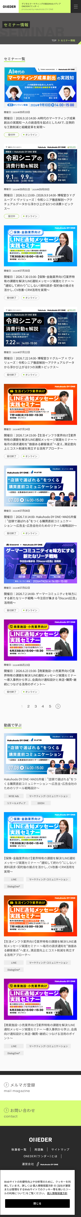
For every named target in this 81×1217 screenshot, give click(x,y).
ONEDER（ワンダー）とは (41, 1156)
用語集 (38, 1149)
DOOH (41, 803)
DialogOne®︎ (13, 886)
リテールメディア (16, 803)
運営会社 (28, 1164)
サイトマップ (60, 1149)
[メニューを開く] (76, 6)
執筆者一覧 (19, 1149)
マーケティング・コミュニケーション (48, 796)
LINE (14, 879)
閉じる (37, 1203)
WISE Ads (14, 796)
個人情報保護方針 (57, 1193)
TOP (54, 40)
